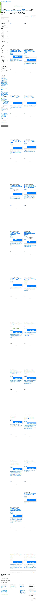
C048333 (25, 99)
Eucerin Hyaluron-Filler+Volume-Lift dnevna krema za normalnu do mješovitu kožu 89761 (15, 462)
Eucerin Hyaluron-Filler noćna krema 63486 (15, 97)
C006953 (11, 188)
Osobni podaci (13, 586)
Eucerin (11, 52)
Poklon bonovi (4, 592)
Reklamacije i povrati (22, 591)
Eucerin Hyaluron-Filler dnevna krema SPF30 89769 (16, 51)
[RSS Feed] (3, 78)
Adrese (12, 588)
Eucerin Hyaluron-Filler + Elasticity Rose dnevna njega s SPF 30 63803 (30, 462)
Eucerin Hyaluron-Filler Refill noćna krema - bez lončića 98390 (16, 555)
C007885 (11, 99)
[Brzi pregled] (17, 48)
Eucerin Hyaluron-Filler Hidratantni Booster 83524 (29, 97)
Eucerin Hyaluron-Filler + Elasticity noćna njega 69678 (16, 186)
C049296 (25, 236)
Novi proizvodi (4, 588)
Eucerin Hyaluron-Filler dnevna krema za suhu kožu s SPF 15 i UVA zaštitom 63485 (30, 324)
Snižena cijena (4, 587)
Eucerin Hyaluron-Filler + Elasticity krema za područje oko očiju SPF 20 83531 (30, 186)
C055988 (25, 496)
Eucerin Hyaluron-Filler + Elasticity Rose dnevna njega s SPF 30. (29, 471)
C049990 (25, 143)
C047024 (25, 189)
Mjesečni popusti (4, 1)
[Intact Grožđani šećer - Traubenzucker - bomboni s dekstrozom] (2, 102)
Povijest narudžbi (14, 587)
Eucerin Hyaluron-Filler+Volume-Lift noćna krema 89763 (15, 233)
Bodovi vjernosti (4, 591)
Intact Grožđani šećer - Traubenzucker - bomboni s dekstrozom (6, 101)
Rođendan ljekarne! (4, 2)
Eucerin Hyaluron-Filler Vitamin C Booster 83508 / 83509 (29, 51)
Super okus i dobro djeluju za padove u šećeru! (4, 109)
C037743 (11, 512)
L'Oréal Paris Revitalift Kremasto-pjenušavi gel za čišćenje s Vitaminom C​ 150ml (5, 82)
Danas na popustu (4, 594)
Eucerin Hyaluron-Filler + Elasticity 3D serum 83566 (29, 141)
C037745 (11, 375)
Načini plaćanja (22, 588)
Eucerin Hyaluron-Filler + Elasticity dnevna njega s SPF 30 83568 (30, 279)
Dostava (21, 587)
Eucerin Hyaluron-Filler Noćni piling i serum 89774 (16, 279)
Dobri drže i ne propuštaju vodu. (4, 122)
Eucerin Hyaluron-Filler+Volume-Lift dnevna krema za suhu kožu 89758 (15, 509)
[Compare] (15, 48)
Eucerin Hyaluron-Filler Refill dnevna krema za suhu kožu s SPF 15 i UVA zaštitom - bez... (30, 555)
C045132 (11, 53)
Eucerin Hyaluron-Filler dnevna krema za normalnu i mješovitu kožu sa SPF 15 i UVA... (30, 371)
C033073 (25, 375)
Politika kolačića (23, 593)
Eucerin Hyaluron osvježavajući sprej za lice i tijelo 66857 (29, 233)
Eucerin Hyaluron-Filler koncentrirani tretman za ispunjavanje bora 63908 (29, 417)
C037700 (11, 236)
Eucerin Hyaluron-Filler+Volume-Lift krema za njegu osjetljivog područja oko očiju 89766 (16, 371)
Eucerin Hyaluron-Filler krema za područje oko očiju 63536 (16, 141)
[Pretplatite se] (10, 578)
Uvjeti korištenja (23, 592)
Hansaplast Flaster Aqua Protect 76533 (5, 115)
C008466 (11, 144)
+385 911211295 (33, 591)
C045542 (11, 281)
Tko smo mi (3, 586)
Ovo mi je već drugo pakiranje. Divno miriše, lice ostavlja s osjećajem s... (4, 94)
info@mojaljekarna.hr (32, 593)
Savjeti (9, 1)
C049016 (25, 282)
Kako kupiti (22, 586)
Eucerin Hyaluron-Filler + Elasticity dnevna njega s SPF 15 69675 (16, 324)
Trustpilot (34, 598)
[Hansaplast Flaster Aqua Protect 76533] (2, 115)
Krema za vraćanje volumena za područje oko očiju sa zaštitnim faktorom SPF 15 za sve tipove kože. (16, 381)
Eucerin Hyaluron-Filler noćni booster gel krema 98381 (30, 494)
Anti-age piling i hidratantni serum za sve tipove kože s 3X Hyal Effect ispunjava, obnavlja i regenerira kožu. (16, 288)
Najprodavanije (4, 590)
